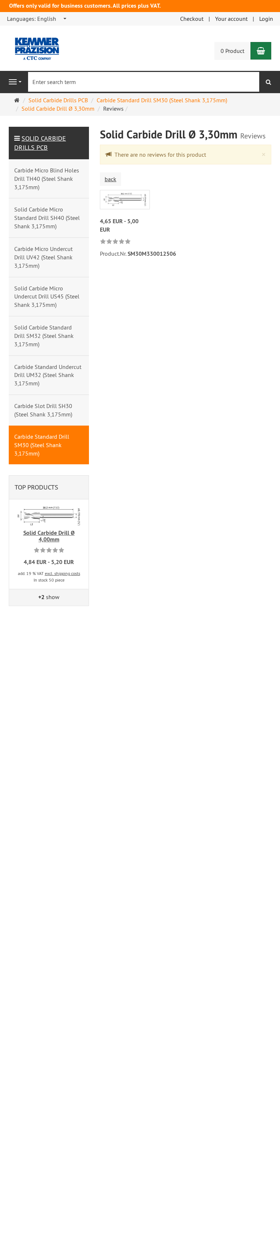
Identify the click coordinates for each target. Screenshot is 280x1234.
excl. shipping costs (62, 573)
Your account (231, 18)
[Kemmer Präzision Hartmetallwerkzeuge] (31, 45)
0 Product (232, 50)
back (110, 179)
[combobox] (37, 19)
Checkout (191, 18)
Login (266, 18)
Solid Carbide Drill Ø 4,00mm (49, 536)
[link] (115, 242)
